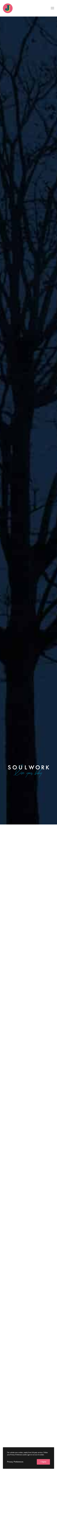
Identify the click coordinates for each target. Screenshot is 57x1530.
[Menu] (51, 8)
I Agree (43, 1462)
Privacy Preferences (15, 1462)
